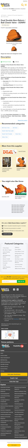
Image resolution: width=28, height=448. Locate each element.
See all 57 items (22, 151)
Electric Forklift (6, 259)
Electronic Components (6, 410)
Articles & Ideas (4, 355)
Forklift (4, 265)
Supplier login (14, 378)
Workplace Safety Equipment (21, 437)
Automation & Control (5, 387)
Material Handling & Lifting (20, 391)
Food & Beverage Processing (7, 412)
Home (2, 353)
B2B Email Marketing (5, 362)
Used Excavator (18, 264)
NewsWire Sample (4, 364)
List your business (14, 374)
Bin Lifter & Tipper (7, 250)
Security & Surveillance (19, 410)
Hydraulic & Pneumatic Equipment (15, 15)
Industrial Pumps (4, 424)
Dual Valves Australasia (11, 27)
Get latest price (5, 25)
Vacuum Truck (18, 266)
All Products (3, 15)
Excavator (5, 263)
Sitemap (2, 371)
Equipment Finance (7, 261)
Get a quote (14, 445)
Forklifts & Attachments (6, 414)
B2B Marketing (4, 360)
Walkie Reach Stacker (20, 268)
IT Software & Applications (6, 431)
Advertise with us (4, 366)
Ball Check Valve (4, 16)
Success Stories (4, 368)
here (16, 110)
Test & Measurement (19, 412)
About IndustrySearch (5, 357)
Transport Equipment (19, 414)
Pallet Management (19, 404)
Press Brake (18, 249)
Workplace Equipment (19, 435)
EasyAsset (16, 319)
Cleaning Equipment (5, 393)
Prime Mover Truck (19, 251)
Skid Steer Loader (19, 259)
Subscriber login (14, 381)
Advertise (25, 1)
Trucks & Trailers (18, 416)
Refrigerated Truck (19, 253)
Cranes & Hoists (4, 404)
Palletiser (17, 247)
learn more (7, 234)
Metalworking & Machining (20, 393)
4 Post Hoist (6, 248)
